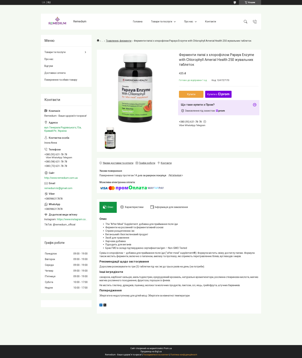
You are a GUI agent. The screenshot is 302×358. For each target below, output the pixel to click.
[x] (104, 305)
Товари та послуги (161, 21)
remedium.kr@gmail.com (58, 188)
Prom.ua (168, 348)
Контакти (210, 21)
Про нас (188, 21)
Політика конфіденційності (183, 354)
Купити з (212, 94)
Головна (137, 21)
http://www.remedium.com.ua (61, 177)
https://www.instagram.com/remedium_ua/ (72, 219)
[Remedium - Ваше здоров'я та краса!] (57, 21)
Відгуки (48, 66)
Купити (191, 94)
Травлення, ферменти (118, 40)
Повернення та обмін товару (60, 79)
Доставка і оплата (55, 73)
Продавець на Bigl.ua (151, 351)
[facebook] (100, 305)
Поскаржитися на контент (156, 354)
